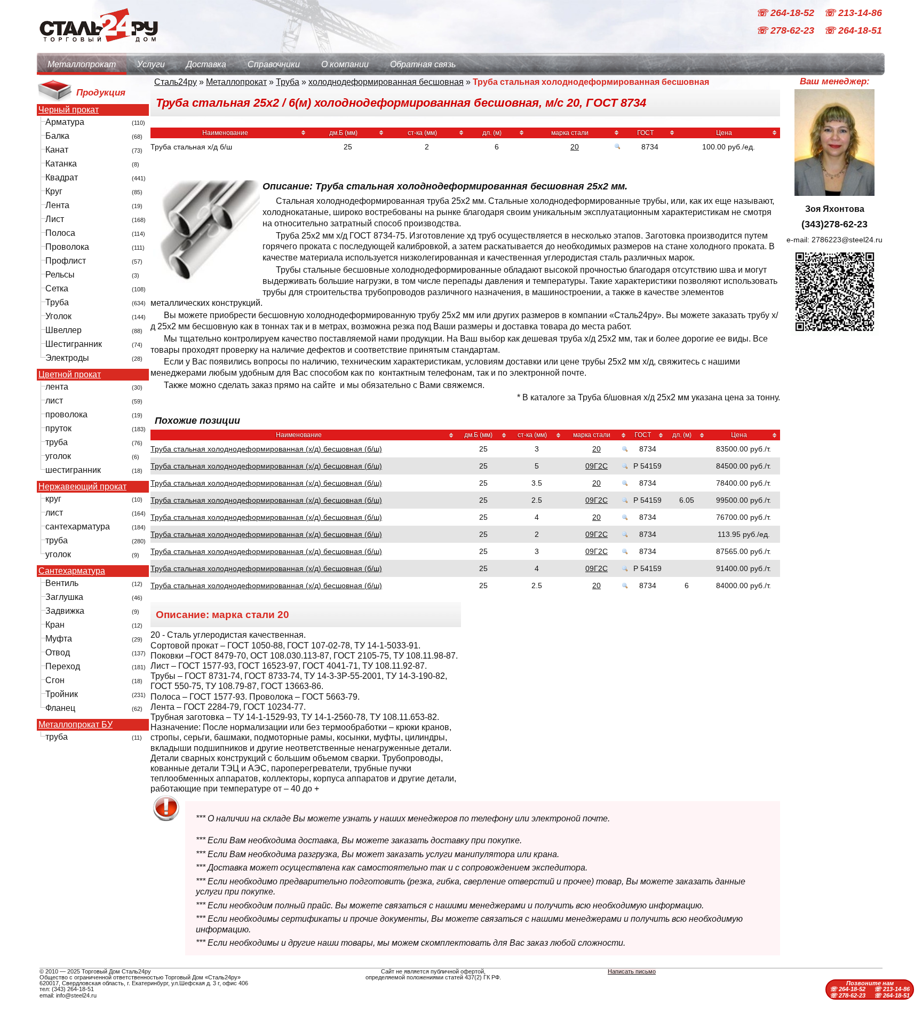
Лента (57, 205)
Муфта (58, 638)
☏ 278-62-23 (786, 31)
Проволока (67, 246)
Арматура (64, 121)
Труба (57, 302)
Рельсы (60, 274)
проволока (66, 414)
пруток (58, 428)
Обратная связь (423, 64)
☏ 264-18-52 (786, 12)
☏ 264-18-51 (853, 31)
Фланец (60, 708)
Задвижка (64, 610)
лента (56, 386)
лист (54, 400)
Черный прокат (68, 110)
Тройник (61, 694)
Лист (54, 219)
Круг (53, 191)
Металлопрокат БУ (75, 725)
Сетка (56, 288)
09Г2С (596, 466)
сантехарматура (77, 526)
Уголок (58, 316)
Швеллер (63, 330)
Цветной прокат (69, 374)
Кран (55, 624)
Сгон (55, 680)
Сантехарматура (71, 571)
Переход (62, 666)
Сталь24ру (175, 81)
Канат (56, 149)
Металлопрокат (81, 64)
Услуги (151, 64)
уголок (58, 456)
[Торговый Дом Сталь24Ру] (98, 47)
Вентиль (61, 583)
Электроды (67, 357)
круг (53, 498)
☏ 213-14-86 (853, 12)
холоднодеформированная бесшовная (386, 81)
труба (56, 442)
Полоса (60, 233)
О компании (345, 64)
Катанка (61, 163)
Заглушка (64, 597)
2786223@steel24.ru (847, 239)
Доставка (206, 64)
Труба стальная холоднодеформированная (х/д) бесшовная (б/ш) (266, 449)
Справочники (274, 64)
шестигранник (73, 469)
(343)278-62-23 (834, 224)
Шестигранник (73, 344)
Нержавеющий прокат (82, 486)
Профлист (65, 260)
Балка (57, 135)
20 (574, 147)
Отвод (57, 652)
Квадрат (61, 177)
